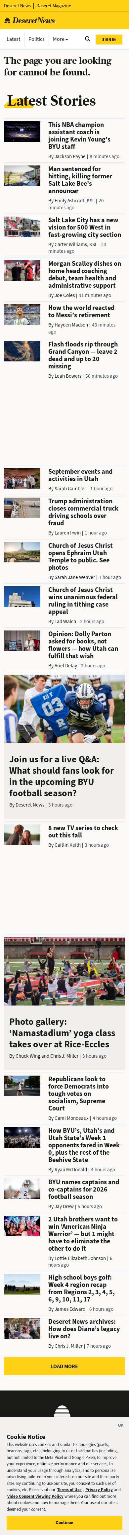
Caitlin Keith (68, 845)
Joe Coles (65, 295)
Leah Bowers (68, 376)
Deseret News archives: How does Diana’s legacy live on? (84, 1329)
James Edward (70, 1309)
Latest (13, 39)
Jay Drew (64, 1206)
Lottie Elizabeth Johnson (80, 1258)
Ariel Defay (66, 665)
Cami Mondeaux (72, 1118)
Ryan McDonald (71, 1169)
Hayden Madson (71, 325)
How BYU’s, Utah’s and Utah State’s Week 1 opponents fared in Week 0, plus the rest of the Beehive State (84, 1145)
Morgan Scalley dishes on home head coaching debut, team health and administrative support (84, 274)
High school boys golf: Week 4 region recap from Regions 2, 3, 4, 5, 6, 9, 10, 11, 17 (81, 1288)
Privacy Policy (99, 1489)
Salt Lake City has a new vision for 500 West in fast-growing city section (84, 227)
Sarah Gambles (70, 488)
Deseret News (17, 6)
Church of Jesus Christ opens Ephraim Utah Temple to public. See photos (80, 556)
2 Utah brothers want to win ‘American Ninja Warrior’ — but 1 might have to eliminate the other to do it (83, 1234)
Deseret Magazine (53, 6)
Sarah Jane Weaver (75, 577)
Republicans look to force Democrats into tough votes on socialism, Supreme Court (78, 1094)
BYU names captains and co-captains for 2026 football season (83, 1189)
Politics (36, 39)
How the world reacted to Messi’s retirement (81, 311)
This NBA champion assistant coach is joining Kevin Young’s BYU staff (79, 135)
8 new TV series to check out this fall (83, 831)
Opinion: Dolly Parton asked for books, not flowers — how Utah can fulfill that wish (83, 644)
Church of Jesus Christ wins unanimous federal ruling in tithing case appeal (83, 600)
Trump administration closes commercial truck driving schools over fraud (83, 512)
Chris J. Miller (64, 1056)
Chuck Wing (28, 1056)
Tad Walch (65, 621)
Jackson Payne (70, 156)
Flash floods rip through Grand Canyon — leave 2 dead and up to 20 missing (83, 355)
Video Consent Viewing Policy (35, 1496)
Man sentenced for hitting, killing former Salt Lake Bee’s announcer (80, 179)
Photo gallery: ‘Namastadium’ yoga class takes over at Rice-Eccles (62, 1032)
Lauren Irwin (68, 532)
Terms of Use (69, 1489)
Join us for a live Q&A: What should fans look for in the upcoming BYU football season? (61, 776)
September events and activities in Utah (80, 475)
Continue (64, 1522)
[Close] (121, 1426)
